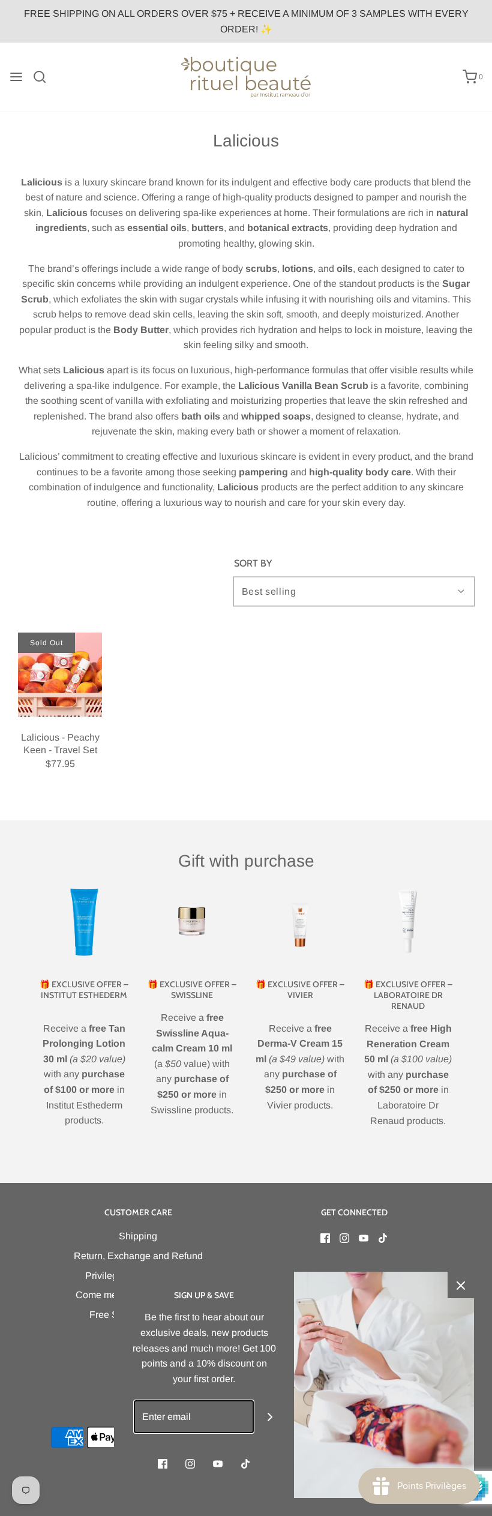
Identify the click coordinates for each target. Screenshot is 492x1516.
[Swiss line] (192, 922)
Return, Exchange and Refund (138, 1256)
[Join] (270, 1416)
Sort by (253, 563)
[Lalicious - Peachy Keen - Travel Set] (60, 675)
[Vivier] (300, 922)
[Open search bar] (44, 77)
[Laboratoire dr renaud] (408, 922)
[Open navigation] (16, 77)
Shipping (138, 1236)
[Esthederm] (84, 922)
